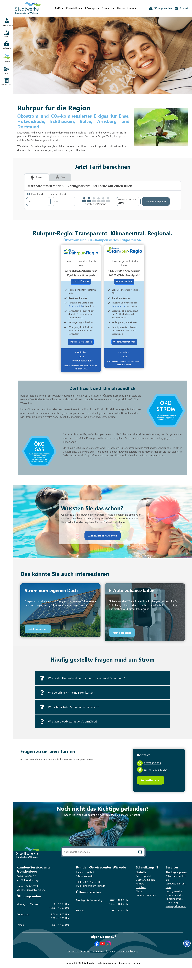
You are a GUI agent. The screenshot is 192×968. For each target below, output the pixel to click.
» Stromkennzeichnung (80, 360)
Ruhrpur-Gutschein (146, 895)
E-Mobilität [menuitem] (73, 8)
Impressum (89, 951)
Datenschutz (74, 951)
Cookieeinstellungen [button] (127, 951)
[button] (102, 678)
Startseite (141, 872)
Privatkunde (37, 194)
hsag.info (135, 962)
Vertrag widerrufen (176, 906)
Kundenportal (143, 876)
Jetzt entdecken (37, 629)
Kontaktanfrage (174, 898)
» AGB (80, 356)
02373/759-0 (33, 886)
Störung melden (174, 895)
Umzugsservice (174, 891)
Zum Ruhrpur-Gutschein (102, 535)
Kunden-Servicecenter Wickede (101, 867)
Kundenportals (75, 305)
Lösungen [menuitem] (91, 8)
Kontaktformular (151, 780)
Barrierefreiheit (106, 951)
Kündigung (172, 902)
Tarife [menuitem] (58, 8)
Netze (139, 891)
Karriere (140, 883)
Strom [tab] (39, 177)
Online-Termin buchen (156, 769)
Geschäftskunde (58, 194)
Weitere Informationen (81, 341)
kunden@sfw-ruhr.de (34, 889)
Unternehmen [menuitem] (125, 8)
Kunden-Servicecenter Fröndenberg (34, 869)
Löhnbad (141, 887)
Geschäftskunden (145, 879)
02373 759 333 (152, 763)
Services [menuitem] (107, 8)
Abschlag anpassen (176, 872)
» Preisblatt (81, 352)
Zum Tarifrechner (81, 281)
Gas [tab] (63, 177)
